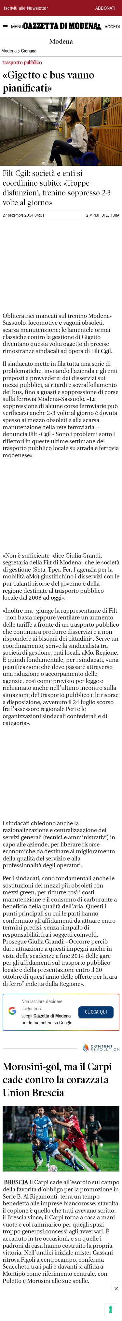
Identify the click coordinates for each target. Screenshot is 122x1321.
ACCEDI (112, 27)
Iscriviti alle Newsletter (26, 9)
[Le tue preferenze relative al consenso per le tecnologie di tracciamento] (110, 1309)
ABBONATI (105, 9)
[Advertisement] (51, 269)
